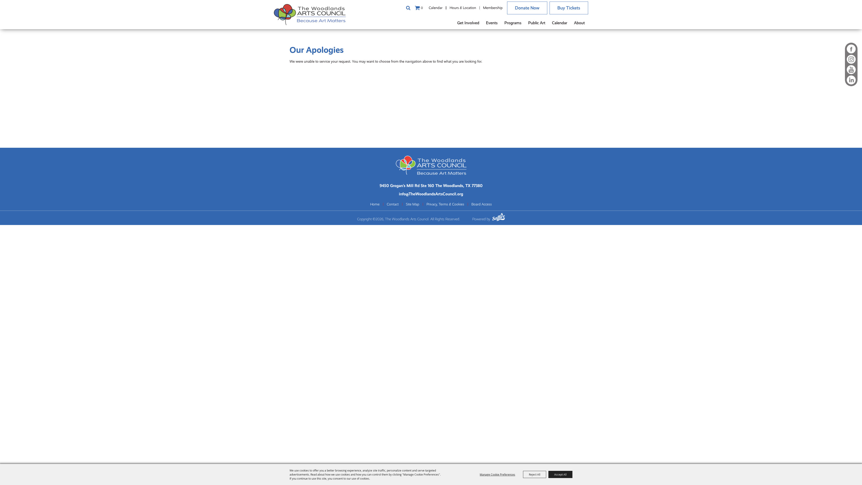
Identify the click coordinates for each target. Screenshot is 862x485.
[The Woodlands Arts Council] (310, 14)
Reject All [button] (534, 474)
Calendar (435, 8)
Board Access (481, 204)
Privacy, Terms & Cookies (445, 204)
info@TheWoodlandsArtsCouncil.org (431, 194)
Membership (493, 8)
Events (492, 22)
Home (375, 204)
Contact (393, 204)
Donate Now (527, 8)
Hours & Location (463, 8)
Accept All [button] (560, 474)
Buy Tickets (568, 8)
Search (408, 7)
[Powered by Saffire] (498, 218)
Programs (512, 22)
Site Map (412, 204)
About (579, 22)
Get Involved (468, 22)
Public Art (536, 22)
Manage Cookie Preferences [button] (497, 474)
